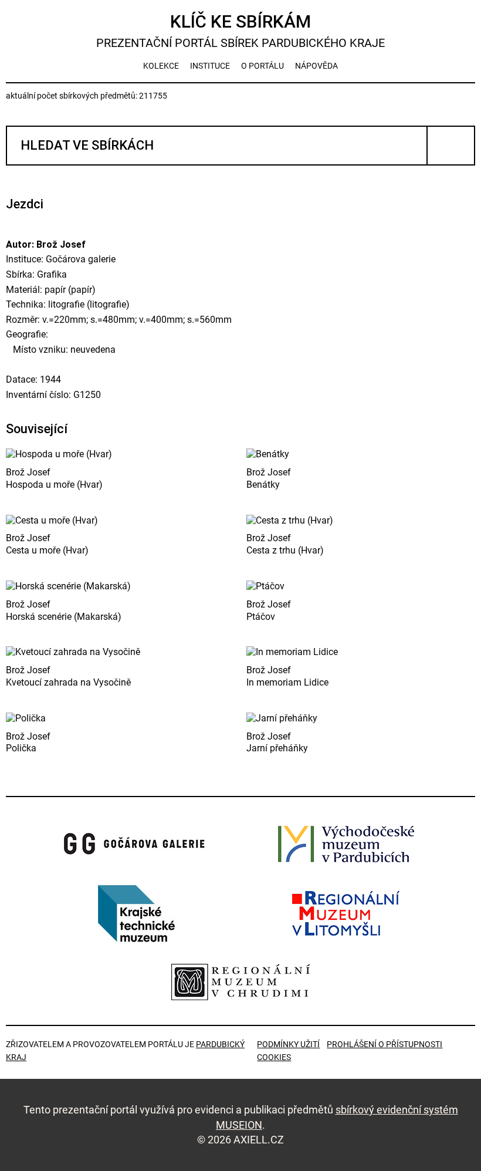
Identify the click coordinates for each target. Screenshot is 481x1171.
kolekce (161, 65)
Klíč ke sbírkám (240, 30)
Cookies (274, 1057)
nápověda (316, 65)
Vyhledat (450, 146)
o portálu (262, 65)
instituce (210, 65)
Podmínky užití (288, 1044)
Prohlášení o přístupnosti (384, 1044)
